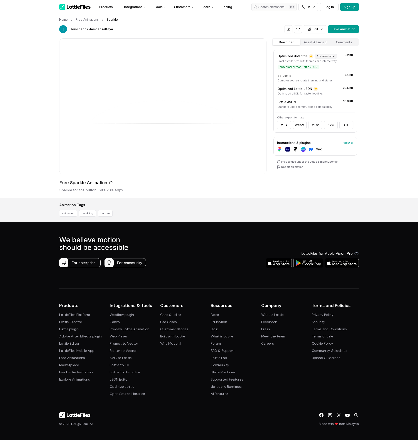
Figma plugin (69, 329)
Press (265, 329)
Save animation (343, 29)
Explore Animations (74, 379)
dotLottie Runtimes (226, 386)
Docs (215, 314)
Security (318, 322)
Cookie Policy (322, 343)
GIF (346, 125)
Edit (315, 29)
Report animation (292, 167)
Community (220, 365)
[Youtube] (347, 415)
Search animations (271, 7)
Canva (115, 322)
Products (106, 7)
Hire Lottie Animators (76, 372)
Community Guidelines (329, 350)
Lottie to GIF (120, 365)
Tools (158, 7)
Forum (216, 343)
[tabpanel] (315, 123)
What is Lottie (222, 336)
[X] (338, 415)
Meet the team (273, 336)
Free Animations (72, 358)
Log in (329, 7)
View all (348, 142)
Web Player (118, 336)
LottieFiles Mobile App (76, 350)
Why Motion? (171, 343)
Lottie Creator (70, 322)
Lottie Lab (219, 358)
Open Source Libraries (127, 393)
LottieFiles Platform (74, 314)
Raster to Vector (123, 350)
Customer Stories (174, 329)
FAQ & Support (223, 350)
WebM (300, 125)
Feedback (269, 322)
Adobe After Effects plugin (80, 336)
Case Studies (170, 314)
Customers (182, 7)
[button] (63, 29)
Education (219, 322)
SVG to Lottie (121, 358)
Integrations (133, 7)
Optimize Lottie (122, 386)
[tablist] (315, 42)
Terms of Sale (322, 336)
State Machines (223, 372)
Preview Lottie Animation (129, 329)
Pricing (227, 7)
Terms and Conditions (329, 329)
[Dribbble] (356, 415)
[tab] (286, 42)
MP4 (284, 125)
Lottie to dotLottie (125, 372)
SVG (331, 125)
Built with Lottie (172, 336)
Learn (206, 7)
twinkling (87, 213)
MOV (315, 125)
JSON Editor (119, 379)
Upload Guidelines (326, 358)
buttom (105, 213)
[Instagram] (330, 415)
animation (68, 213)
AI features (219, 393)
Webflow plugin (122, 314)
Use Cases (168, 322)
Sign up (349, 7)
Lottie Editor (69, 343)
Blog (214, 329)
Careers (267, 343)
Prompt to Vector (124, 343)
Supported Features (227, 379)
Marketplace (69, 365)
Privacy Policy (323, 314)
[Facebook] (321, 415)
